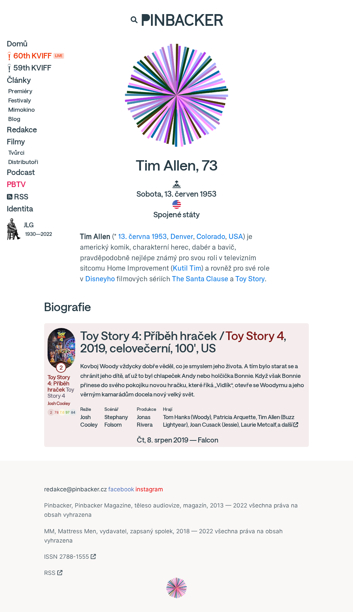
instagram (149, 489)
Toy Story (250, 278)
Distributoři (23, 162)
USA (236, 236)
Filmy (16, 142)
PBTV (16, 184)
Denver (181, 236)
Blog (14, 119)
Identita (20, 209)
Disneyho (100, 278)
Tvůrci (16, 152)
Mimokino (21, 109)
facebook (121, 489)
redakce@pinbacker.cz (75, 489)
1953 (159, 236)
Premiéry (20, 91)
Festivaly (19, 100)
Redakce (22, 129)
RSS (21, 197)
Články (19, 80)
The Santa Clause (200, 278)
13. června (134, 236)
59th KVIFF (32, 68)
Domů (17, 44)
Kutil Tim (187, 267)
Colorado (210, 236)
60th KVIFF (37, 56)
